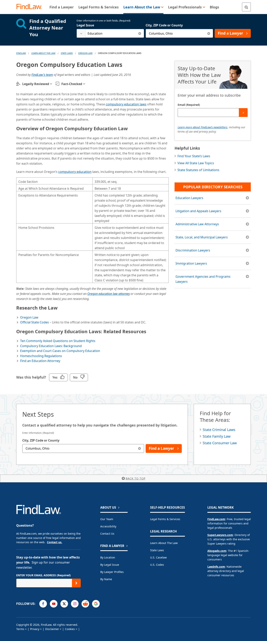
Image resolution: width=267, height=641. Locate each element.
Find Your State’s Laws (193, 156)
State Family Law (216, 436)
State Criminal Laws (219, 429)
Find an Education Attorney (40, 361)
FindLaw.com (216, 519)
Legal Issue (85, 25)
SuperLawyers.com (220, 535)
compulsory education (74, 172)
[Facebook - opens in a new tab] (43, 604)
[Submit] (243, 112)
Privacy (34, 629)
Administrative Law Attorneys (197, 224)
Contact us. (54, 542)
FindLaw (21, 53)
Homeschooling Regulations (41, 356)
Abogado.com (216, 551)
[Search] (246, 7)
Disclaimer (52, 629)
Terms (20, 629)
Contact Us (107, 533)
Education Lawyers (189, 198)
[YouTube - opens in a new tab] (53, 604)
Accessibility (108, 526)
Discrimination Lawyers (193, 250)
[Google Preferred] (96, 604)
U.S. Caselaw (158, 557)
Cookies (70, 629)
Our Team (106, 519)
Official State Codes (34, 322)
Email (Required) (189, 105)
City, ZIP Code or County (164, 25)
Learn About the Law (164, 543)
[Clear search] (139, 33)
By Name (106, 579)
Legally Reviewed (36, 84)
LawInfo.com (216, 566)
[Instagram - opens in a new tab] (75, 604)
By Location (107, 557)
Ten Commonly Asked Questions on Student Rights (57, 341)
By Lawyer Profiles (112, 572)
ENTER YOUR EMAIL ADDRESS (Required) (43, 575)
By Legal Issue (109, 564)
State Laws (67, 53)
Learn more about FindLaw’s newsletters (202, 127)
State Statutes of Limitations (198, 170)
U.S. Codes (157, 564)
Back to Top (135, 478)
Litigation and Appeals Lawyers (198, 211)
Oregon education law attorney (108, 294)
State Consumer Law (220, 443)
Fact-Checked (72, 84)
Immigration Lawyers (191, 263)
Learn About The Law (43, 53)
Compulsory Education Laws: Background (51, 346)
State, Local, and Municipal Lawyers (202, 237)
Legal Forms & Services (165, 519)
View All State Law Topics (195, 163)
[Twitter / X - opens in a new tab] (64, 604)
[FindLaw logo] (30, 7)
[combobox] (110, 33)
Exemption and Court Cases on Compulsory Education (60, 351)
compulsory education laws (126, 104)
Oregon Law (85, 53)
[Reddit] (85, 604)
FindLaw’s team (42, 75)
